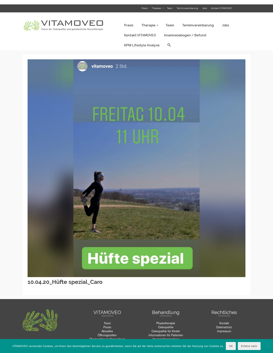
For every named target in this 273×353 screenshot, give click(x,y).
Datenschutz (224, 327)
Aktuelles (107, 331)
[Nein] (268, 346)
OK (231, 346)
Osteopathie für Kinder (165, 331)
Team (107, 323)
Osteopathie (165, 327)
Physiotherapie (165, 323)
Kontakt (224, 323)
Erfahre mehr (249, 346)
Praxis (107, 327)
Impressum (224, 331)
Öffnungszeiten (107, 335)
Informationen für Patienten (165, 335)
